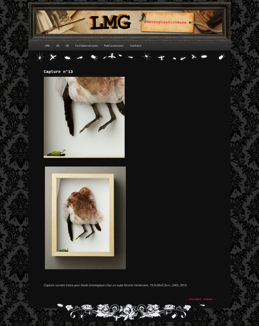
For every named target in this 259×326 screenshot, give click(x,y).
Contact (135, 45)
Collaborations (86, 45)
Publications (114, 45)
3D (67, 45)
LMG (47, 45)
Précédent (193, 299)
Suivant (209, 299)
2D (57, 45)
